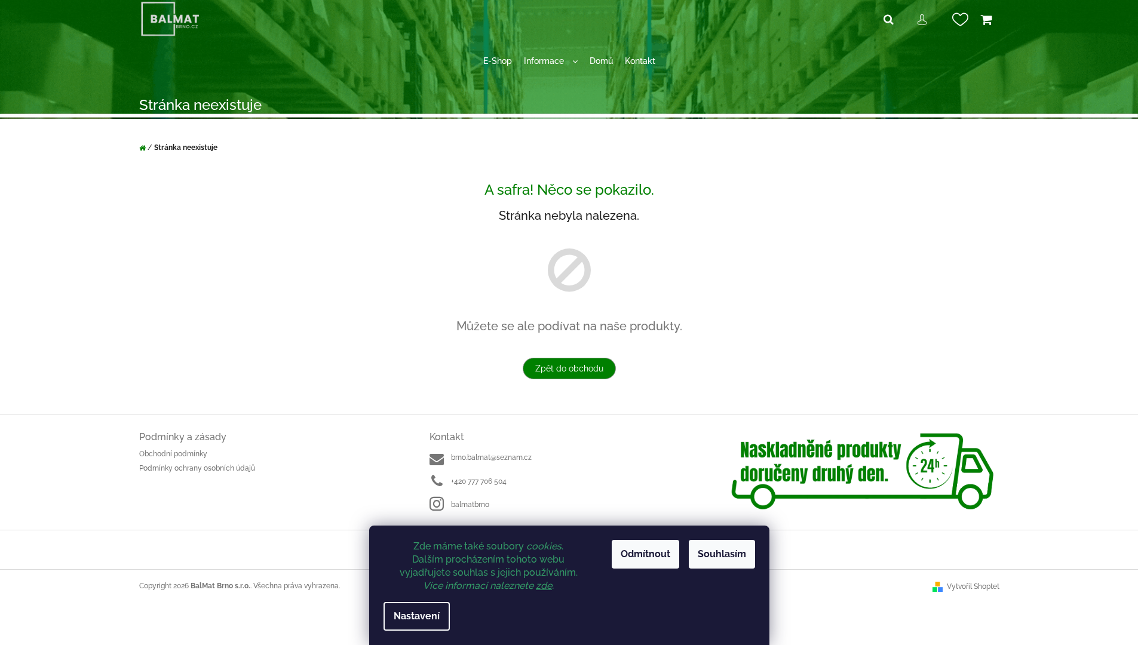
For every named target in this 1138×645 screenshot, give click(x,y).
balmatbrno (470, 504)
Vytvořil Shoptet (973, 586)
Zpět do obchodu (569, 368)
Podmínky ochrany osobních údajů (197, 468)
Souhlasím (722, 554)
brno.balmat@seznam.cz (491, 457)
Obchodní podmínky (173, 454)
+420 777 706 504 (479, 481)
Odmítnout (645, 554)
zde (544, 585)
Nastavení (417, 616)
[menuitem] (497, 61)
